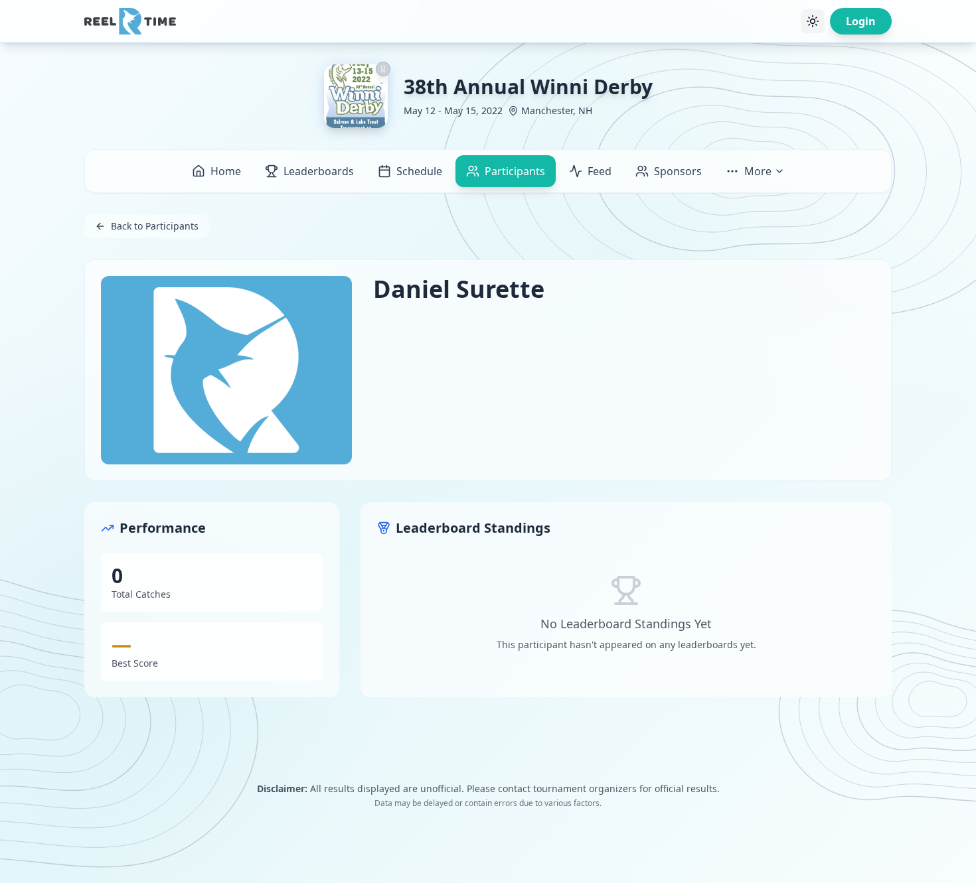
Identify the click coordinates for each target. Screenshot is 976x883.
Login (861, 21)
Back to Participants (155, 226)
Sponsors (678, 171)
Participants (515, 171)
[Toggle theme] (813, 21)
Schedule (419, 171)
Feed (599, 171)
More (758, 171)
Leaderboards (319, 171)
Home (225, 171)
